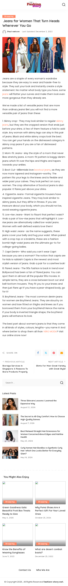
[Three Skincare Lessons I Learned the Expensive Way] (10, 404)
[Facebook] (38, 353)
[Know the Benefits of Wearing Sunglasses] (17, 534)
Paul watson (13, 31)
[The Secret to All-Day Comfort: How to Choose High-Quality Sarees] (10, 420)
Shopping (9, 16)
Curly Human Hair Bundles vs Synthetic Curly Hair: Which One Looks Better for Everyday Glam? (41, 451)
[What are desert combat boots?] (50, 534)
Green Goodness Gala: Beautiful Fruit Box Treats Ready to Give (16, 510)
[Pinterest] (54, 353)
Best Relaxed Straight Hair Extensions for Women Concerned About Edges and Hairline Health (42, 434)
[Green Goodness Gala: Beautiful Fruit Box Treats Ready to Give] (17, 492)
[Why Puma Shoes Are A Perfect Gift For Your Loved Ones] (50, 492)
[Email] (62, 353)
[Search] (64, 5)
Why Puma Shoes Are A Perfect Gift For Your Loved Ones (50, 510)
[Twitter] (46, 353)
